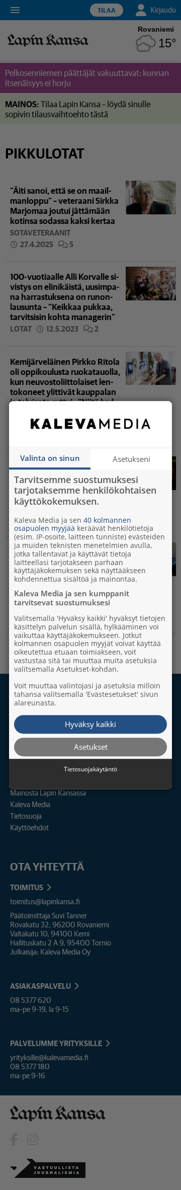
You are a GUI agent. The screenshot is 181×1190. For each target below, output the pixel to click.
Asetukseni (131, 459)
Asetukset (91, 747)
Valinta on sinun (50, 458)
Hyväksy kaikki (90, 724)
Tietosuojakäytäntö (90, 769)
